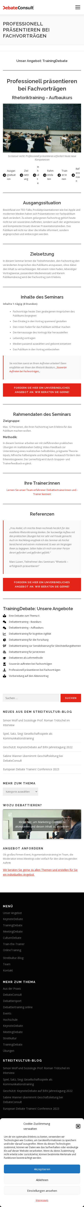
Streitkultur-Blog (13, 958)
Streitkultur (10, 1038)
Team (6, 964)
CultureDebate (12, 938)
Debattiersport (12, 1001)
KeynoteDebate (13, 919)
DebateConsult (12, 994)
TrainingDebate (12, 925)
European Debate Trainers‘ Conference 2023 (31, 769)
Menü (77, 7)
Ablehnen (42, 1180)
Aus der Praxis (12, 988)
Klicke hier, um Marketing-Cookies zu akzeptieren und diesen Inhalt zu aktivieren (42, 824)
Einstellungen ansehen (42, 1191)
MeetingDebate (13, 931)
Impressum (42, 1200)
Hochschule (10, 1019)
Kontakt (8, 970)
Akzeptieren (42, 1169)
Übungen (8, 1051)
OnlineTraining (12, 950)
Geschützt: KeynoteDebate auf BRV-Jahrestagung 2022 (37, 747)
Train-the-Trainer (13, 944)
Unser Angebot (12, 913)
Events (7, 1013)
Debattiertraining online (18, 1007)
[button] (78, 1126)
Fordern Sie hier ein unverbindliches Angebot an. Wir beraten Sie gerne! (42, 390)
